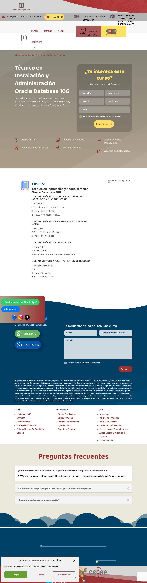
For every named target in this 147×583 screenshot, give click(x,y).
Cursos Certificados (67, 414)
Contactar (102, 124)
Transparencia (106, 440)
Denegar (40, 574)
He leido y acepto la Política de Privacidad (102, 116)
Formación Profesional (68, 422)
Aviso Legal (104, 414)
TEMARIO (38, 183)
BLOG (61, 31)
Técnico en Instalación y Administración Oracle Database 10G (60, 190)
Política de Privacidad (91, 363)
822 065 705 (31, 345)
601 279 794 (31, 334)
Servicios (21, 418)
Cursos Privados (57, 55)
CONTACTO (36, 42)
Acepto (15, 574)
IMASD (34, 31)
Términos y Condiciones (110, 425)
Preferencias (64, 574)
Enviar (124, 369)
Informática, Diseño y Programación (32, 55)
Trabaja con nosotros (26, 425)
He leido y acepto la (84, 363)
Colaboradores (23, 422)
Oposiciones (63, 425)
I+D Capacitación (24, 414)
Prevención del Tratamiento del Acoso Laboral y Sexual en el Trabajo (113, 433)
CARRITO (58, 17)
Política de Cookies (108, 422)
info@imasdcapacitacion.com (24, 16)
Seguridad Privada (66, 429)
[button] (74, 560)
